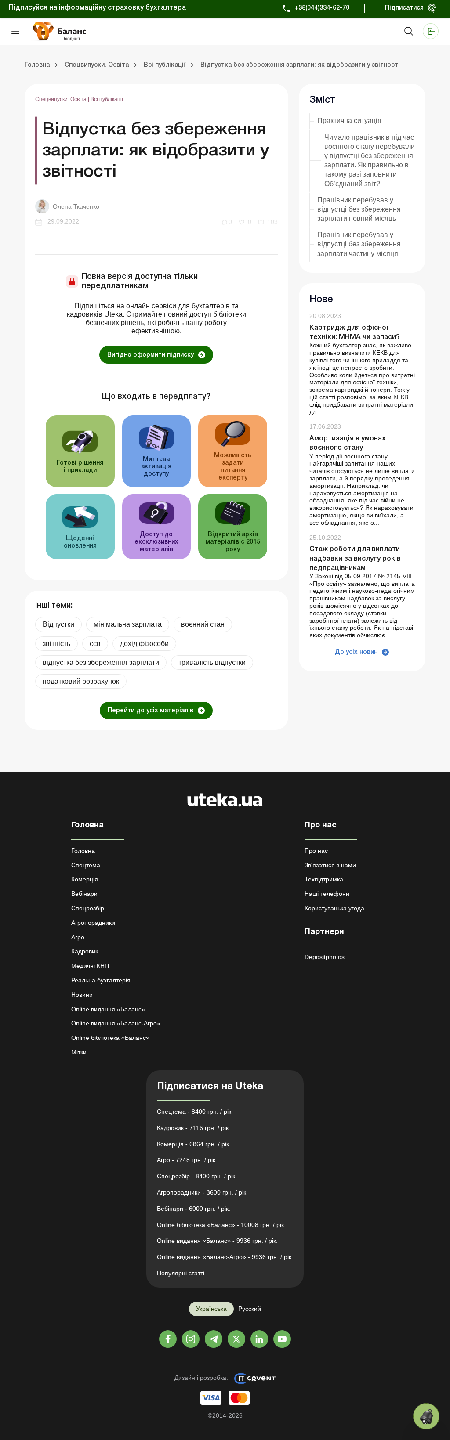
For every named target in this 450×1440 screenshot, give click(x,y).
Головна (83, 850)
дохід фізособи (144, 643)
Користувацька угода (334, 908)
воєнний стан (203, 624)
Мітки (79, 1052)
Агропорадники (93, 922)
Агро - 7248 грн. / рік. (187, 1159)
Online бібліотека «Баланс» (110, 1037)
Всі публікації (107, 99)
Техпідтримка (324, 879)
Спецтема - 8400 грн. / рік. (195, 1111)
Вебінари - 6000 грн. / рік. (193, 1208)
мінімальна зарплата (128, 624)
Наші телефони (327, 893)
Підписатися (404, 8)
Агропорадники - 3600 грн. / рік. (202, 1192)
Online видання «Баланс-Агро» (115, 1023)
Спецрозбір (87, 908)
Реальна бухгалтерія (101, 980)
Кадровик (84, 951)
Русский (249, 1308)
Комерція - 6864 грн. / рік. (194, 1144)
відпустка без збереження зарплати (101, 662)
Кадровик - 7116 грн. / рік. (193, 1127)
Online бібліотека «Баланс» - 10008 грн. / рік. (221, 1224)
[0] (426, 1416)
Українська (211, 1308)
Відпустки (58, 624)
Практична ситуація (349, 120)
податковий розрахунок (81, 681)
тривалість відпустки (212, 662)
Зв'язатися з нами (330, 865)
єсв (95, 643)
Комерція (84, 879)
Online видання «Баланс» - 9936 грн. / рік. (217, 1240)
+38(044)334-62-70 (321, 8)
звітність (56, 643)
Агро (77, 937)
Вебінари (84, 893)
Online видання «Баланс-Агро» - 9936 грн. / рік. (225, 1256)
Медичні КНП (90, 965)
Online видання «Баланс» (108, 1009)
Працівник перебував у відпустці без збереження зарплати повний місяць (359, 209)
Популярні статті (180, 1273)
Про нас (316, 850)
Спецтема (85, 865)
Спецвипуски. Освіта (61, 99)
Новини (82, 994)
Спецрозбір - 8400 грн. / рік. (197, 1176)
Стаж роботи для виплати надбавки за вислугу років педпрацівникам (355, 558)
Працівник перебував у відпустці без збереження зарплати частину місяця (359, 244)
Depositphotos (325, 956)
